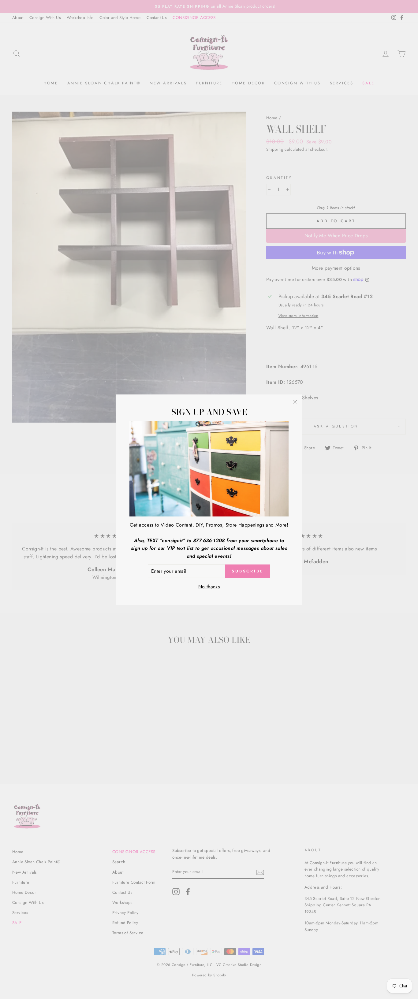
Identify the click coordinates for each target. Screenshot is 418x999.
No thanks (209, 586)
